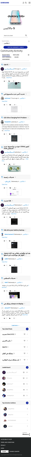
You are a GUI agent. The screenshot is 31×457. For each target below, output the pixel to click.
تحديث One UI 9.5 (8, 334)
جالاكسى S (24, 69)
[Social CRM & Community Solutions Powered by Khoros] (26, 434)
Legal (2, 448)
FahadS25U (8, 122)
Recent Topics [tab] (6, 55)
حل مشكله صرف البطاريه (11, 360)
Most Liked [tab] (16, 55)
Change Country (14, 451)
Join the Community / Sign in (16, 47)
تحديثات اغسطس (9, 278)
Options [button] (26, 41)
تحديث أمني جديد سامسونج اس (14, 94)
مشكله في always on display (13, 304)
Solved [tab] (16, 57)
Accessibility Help (6, 439)
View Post (9, 77)
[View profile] (2, 69)
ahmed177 (7, 308)
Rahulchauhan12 (9, 234)
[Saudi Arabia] (5, 2)
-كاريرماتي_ (8, 181)
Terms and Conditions (7, 442)
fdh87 (6, 282)
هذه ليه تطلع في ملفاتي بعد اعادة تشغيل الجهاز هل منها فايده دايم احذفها (17, 254)
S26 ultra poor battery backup (14, 230)
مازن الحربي (6, 341)
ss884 (6, 259)
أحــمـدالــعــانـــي (9, 69)
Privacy (3, 445)
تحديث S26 (7, 201)
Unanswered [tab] (6, 59)
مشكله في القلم (7, 353)
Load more (15, 325)
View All (15, 329)
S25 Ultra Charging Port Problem (15, 118)
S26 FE (6, 65)
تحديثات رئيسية (9, 177)
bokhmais (7, 98)
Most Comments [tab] (6, 57)
